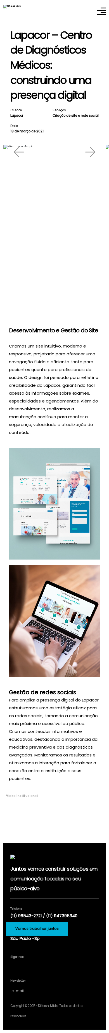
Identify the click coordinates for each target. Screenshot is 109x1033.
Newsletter (18, 981)
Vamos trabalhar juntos (37, 928)
